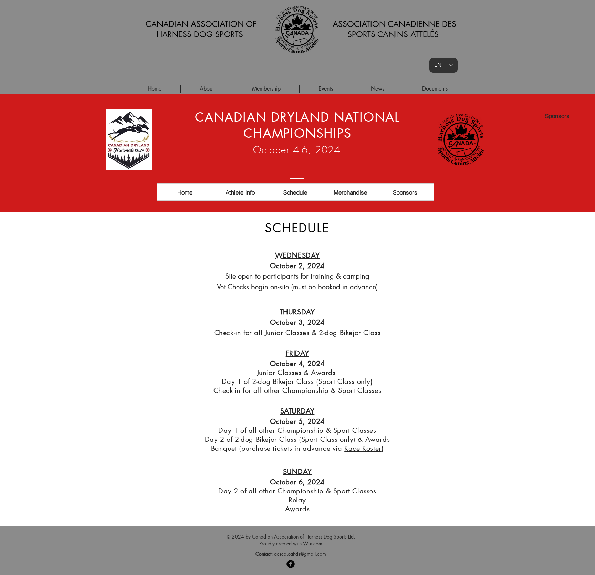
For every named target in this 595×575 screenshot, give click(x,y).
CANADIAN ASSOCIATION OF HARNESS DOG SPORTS (201, 29)
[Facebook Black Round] (290, 564)
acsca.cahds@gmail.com (300, 554)
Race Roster (363, 448)
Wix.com (312, 543)
